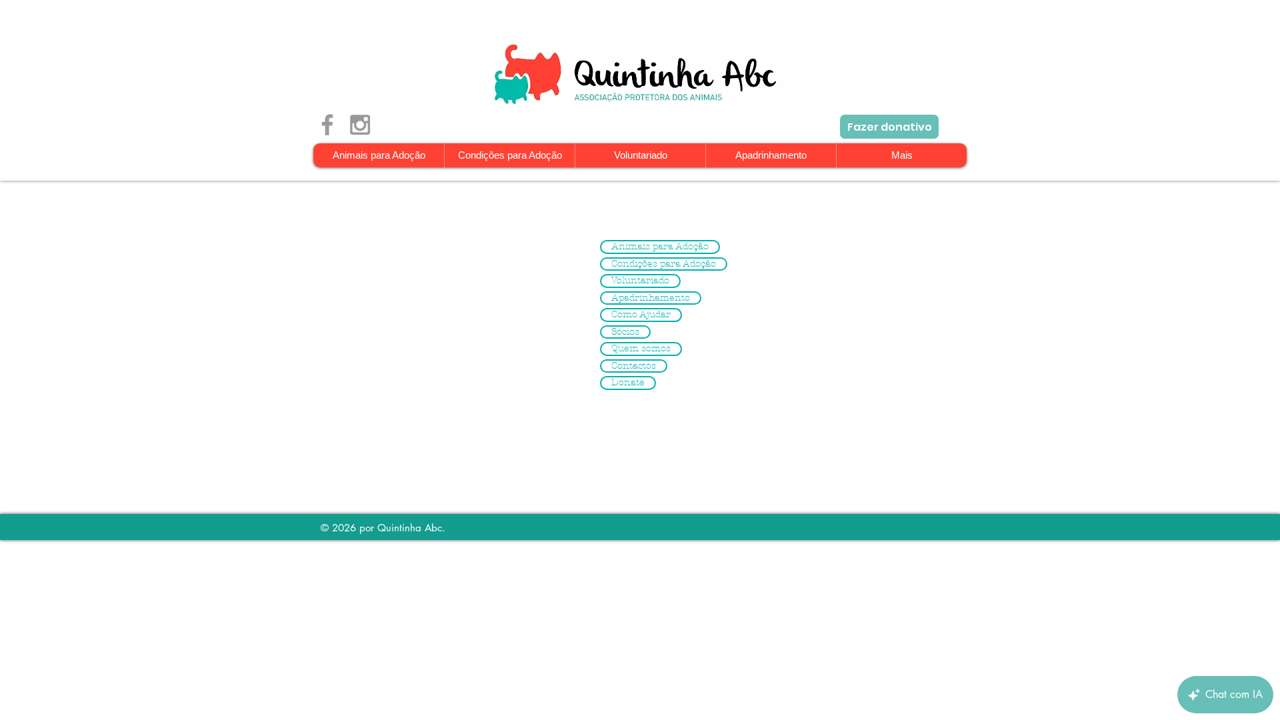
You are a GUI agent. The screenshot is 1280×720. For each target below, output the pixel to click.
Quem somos (641, 348)
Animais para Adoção (660, 246)
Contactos (633, 366)
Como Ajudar (641, 314)
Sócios (625, 332)
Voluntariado (640, 280)
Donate (628, 382)
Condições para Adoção (663, 264)
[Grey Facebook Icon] (327, 125)
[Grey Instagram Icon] (360, 125)
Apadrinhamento (650, 298)
